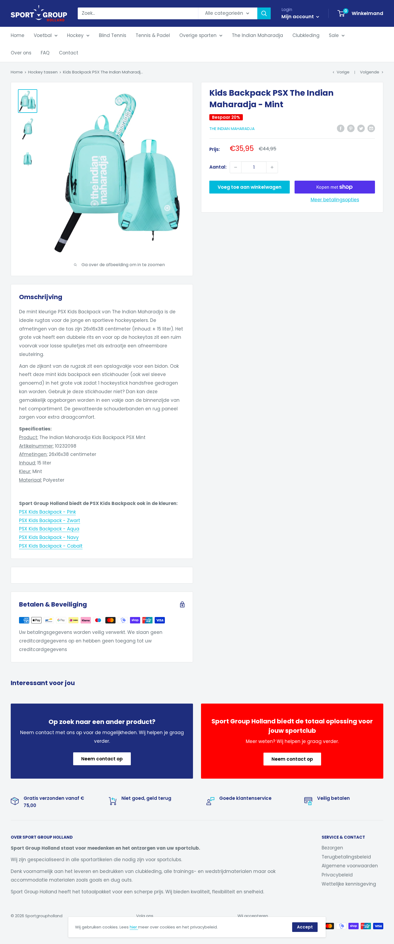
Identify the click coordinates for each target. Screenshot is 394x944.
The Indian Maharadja (257, 35)
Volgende (369, 72)
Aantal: (217, 167)
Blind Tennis (112, 35)
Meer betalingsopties (335, 199)
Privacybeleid (337, 875)
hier (134, 927)
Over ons (21, 53)
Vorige (343, 72)
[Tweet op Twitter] (361, 128)
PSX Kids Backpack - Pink (47, 512)
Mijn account (298, 16)
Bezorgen (332, 848)
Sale (334, 35)
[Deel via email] (371, 128)
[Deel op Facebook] (340, 128)
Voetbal (43, 35)
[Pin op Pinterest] (351, 128)
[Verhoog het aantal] (272, 167)
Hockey (75, 35)
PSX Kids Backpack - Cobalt (51, 546)
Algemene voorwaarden (350, 866)
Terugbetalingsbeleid (346, 857)
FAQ (45, 53)
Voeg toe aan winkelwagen (249, 187)
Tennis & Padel (153, 35)
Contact (68, 53)
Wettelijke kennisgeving (349, 884)
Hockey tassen (43, 72)
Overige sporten (198, 35)
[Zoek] (264, 13)
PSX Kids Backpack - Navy (49, 537)
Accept (305, 927)
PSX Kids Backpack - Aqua (49, 529)
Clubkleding (305, 35)
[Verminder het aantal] (235, 167)
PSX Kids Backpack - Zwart (49, 520)
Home (17, 35)
